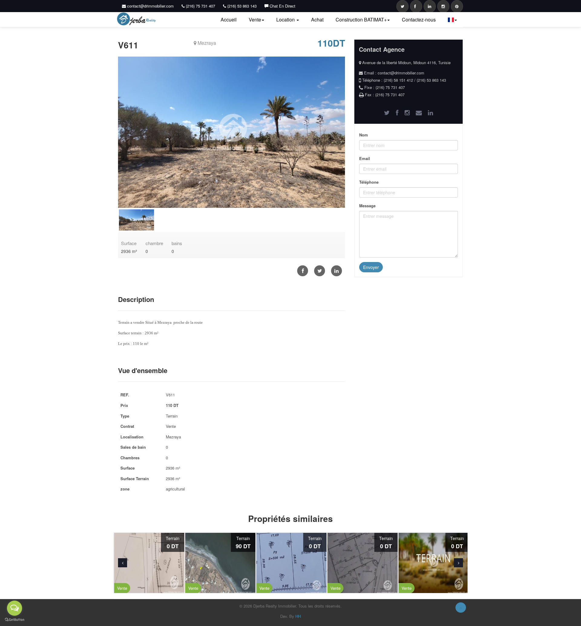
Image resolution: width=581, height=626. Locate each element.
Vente (255, 19)
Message (367, 205)
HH (298, 616)
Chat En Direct (281, 6)
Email (364, 158)
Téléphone (369, 182)
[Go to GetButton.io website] (14, 620)
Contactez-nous (419, 19)
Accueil (229, 19)
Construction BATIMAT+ (361, 19)
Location (286, 19)
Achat (317, 19)
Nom (363, 135)
